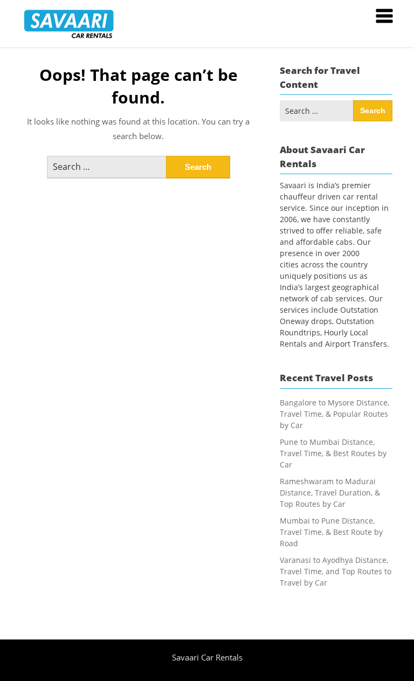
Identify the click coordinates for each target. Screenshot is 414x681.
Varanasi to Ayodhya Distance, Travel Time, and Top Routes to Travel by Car (335, 571)
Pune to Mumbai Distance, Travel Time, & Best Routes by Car (333, 453)
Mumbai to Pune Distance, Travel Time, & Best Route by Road (331, 531)
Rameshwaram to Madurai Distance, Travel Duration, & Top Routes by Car (330, 492)
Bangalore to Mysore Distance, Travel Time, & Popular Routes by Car (334, 413)
